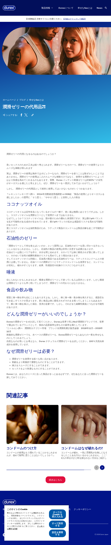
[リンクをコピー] (32, 115)
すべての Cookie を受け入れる (57, 514)
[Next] (102, 467)
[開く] (105, 7)
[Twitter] (26, 115)
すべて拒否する (57, 524)
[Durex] (9, 7)
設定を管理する (57, 533)
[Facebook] (21, 115)
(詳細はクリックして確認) (74, 19)
